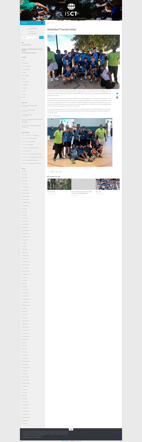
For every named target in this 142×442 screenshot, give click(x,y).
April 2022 (25, 314)
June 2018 (25, 423)
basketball (52, 171)
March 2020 (25, 373)
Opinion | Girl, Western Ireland (29, 110)
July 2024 (25, 243)
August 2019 (25, 386)
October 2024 (25, 233)
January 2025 (25, 227)
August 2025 (25, 205)
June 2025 (25, 211)
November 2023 (26, 264)
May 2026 (25, 177)
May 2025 (25, 215)
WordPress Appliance (65, 441)
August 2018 (25, 420)
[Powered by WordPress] (27, 437)
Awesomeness (26, 63)
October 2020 (25, 364)
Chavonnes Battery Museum (32, 160)
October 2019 (25, 380)
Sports (53, 23)
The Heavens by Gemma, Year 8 (34, 163)
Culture (24, 72)
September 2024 (26, 236)
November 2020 (26, 361)
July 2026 (25, 171)
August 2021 (25, 339)
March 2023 (25, 289)
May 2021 (25, 345)
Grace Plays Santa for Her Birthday (35, 154)
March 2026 (25, 183)
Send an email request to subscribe (28, 52)
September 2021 (26, 336)
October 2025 (25, 199)
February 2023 (26, 292)
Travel (24, 94)
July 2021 (25, 342)
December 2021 (26, 327)
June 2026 (25, 174)
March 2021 (25, 352)
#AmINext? (28, 150)
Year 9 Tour (98, 191)
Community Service (27, 66)
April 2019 (25, 398)
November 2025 (26, 196)
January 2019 (25, 408)
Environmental (26, 75)
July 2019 (25, 389)
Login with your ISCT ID (26, 44)
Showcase (25, 88)
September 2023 (26, 271)
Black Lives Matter (33, 138)
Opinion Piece (25, 81)
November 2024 (26, 230)
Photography (25, 84)
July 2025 (25, 208)
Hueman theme (38, 437)
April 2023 (25, 286)
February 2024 (26, 255)
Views (24, 97)
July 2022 (25, 308)
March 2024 (25, 252)
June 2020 (25, 370)
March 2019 (25, 401)
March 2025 (25, 221)
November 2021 (26, 330)
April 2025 (25, 218)
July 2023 (25, 277)
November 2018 (26, 411)
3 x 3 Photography (35, 135)
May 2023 (25, 283)
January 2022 (25, 324)
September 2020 (26, 367)
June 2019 (25, 392)
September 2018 (26, 417)
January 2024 (25, 258)
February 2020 (26, 376)
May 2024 (25, 246)
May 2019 (25, 395)
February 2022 (26, 320)
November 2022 (26, 299)
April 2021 (25, 348)
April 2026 (25, 180)
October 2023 (25, 268)
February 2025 (26, 224)
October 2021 (25, 333)
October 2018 (25, 414)
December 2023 (26, 261)
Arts (23, 60)
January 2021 (25, 358)
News (48, 23)
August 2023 (25, 274)
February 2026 (26, 187)
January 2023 (25, 296)
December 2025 (26, 193)
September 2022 (26, 305)
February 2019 (26, 404)
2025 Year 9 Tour (51, 191)
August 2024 (25, 240)
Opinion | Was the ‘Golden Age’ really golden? (32, 125)
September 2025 (26, 202)
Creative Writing (26, 69)
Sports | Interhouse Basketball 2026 (30, 105)
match (56, 171)
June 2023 (25, 280)
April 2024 (25, 249)
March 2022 (25, 317)
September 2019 (26, 383)
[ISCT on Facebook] (42, 23)
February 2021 (26, 355)
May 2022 (25, 311)
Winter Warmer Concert (27, 114)
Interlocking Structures (33, 147)
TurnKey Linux (78, 441)
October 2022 (25, 302)
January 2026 (25, 190)
